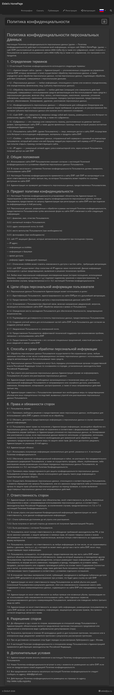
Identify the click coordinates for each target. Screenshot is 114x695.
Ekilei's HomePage (12, 3)
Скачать (40, 10)
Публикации (53, 10)
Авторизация (89, 10)
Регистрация (71, 10)
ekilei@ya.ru (106, 691)
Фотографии (26, 10)
